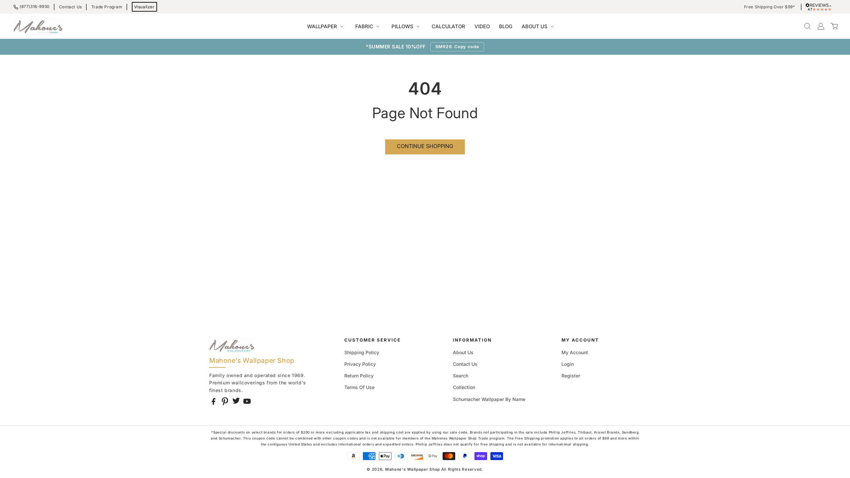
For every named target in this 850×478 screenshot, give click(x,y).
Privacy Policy (360, 364)
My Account (574, 352)
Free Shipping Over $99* (769, 7)
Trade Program (107, 6)
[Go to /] (38, 26)
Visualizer (144, 6)
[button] (326, 26)
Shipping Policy (361, 352)
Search (460, 375)
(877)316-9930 (35, 6)
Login (567, 364)
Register (570, 375)
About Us (463, 352)
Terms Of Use (359, 387)
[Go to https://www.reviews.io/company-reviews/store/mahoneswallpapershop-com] (820, 7)
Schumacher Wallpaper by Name (489, 399)
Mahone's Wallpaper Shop (412, 469)
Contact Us (70, 6)
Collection (464, 387)
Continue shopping (425, 146)
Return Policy (359, 375)
